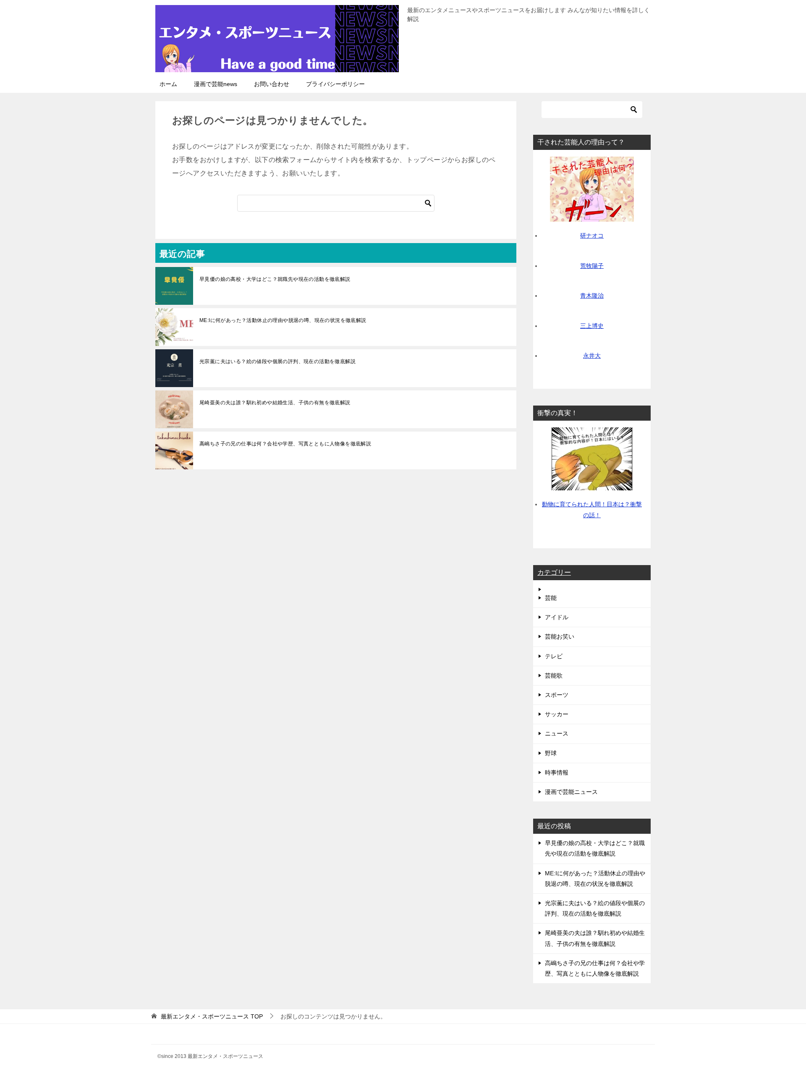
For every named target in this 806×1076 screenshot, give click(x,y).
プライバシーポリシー (335, 84)
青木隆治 (592, 295)
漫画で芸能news (215, 84)
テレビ (554, 656)
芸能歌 (554, 675)
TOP (212, 1016)
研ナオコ (592, 235)
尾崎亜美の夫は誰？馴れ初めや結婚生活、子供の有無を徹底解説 (275, 403)
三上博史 (592, 325)
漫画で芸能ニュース (571, 791)
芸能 (551, 597)
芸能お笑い (559, 636)
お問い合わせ (271, 84)
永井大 (592, 355)
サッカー (556, 714)
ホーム (168, 84)
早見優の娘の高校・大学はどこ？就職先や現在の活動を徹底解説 (275, 279)
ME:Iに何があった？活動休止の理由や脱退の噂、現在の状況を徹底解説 (282, 320)
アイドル (556, 617)
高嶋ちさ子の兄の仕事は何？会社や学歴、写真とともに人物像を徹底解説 (285, 444)
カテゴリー (554, 572)
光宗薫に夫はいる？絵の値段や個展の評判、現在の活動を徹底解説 (277, 361)
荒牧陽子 (592, 265)
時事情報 (556, 772)
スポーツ (556, 694)
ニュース (556, 733)
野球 (551, 753)
